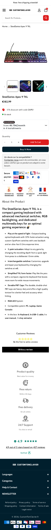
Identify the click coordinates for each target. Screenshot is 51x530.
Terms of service (39, 502)
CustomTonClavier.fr (29, 516)
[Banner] (25, 192)
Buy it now (25, 149)
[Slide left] (4, 86)
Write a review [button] (25, 349)
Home (5, 26)
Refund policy (11, 502)
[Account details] (39, 10)
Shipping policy (11, 506)
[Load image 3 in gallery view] (38, 86)
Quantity (6, 136)
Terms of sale (43, 506)
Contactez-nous (11, 160)
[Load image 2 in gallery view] (25, 86)
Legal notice (27, 509)
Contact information (28, 506)
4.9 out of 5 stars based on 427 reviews (25, 447)
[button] (4, 10)
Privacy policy (24, 502)
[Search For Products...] (46, 18)
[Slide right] (46, 86)
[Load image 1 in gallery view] (12, 86)
